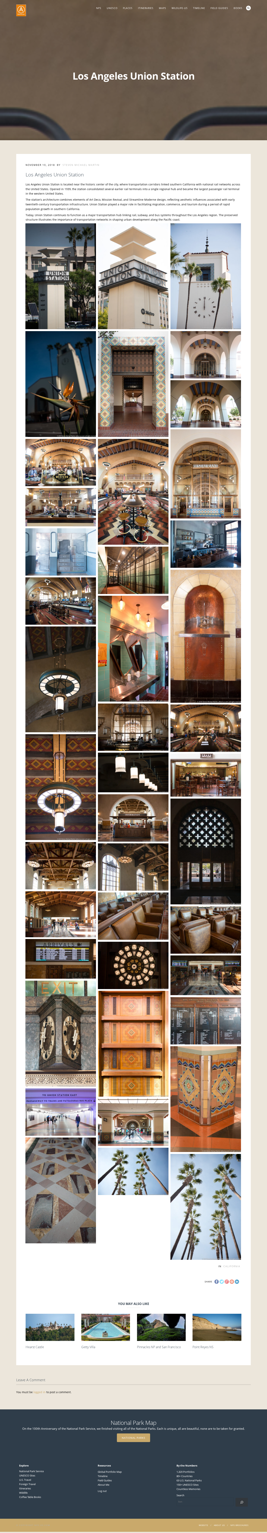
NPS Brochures (239, 1525)
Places (128, 8)
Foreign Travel (27, 1484)
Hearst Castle (35, 1347)
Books (238, 8)
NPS (98, 8)
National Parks (133, 1438)
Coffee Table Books (30, 1497)
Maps (162, 8)
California (231, 1266)
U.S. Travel (25, 1480)
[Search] (242, 1502)
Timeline (199, 8)
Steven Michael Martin (81, 165)
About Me (103, 1484)
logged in (39, 1392)
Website (203, 1525)
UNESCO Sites (27, 1475)
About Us (219, 1525)
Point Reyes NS (203, 1347)
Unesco (112, 8)
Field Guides (219, 8)
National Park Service (31, 1471)
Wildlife (23, 1492)
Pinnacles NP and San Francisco (159, 1347)
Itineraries (145, 8)
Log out (102, 1491)
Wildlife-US (180, 8)
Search (248, 8)
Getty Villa (88, 1347)
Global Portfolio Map (110, 1472)
